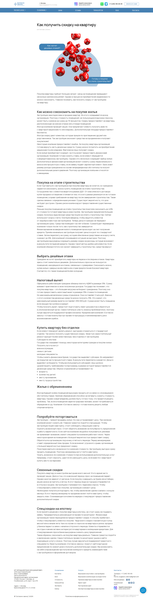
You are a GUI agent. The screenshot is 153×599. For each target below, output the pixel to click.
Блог (117, 10)
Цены (60, 10)
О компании (41, 10)
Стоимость (59, 580)
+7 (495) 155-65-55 (115, 4)
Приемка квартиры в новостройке (90, 580)
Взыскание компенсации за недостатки (92, 577)
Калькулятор (98, 10)
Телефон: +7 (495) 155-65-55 (123, 574)
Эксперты (58, 586)
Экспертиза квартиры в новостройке (91, 589)
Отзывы (78, 10)
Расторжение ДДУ (84, 586)
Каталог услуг (19, 10)
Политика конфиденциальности (76, 596)
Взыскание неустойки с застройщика (91, 574)
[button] (131, 4)
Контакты (135, 10)
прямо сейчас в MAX (85, 4)
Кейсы (57, 589)
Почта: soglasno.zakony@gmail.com (126, 577)
